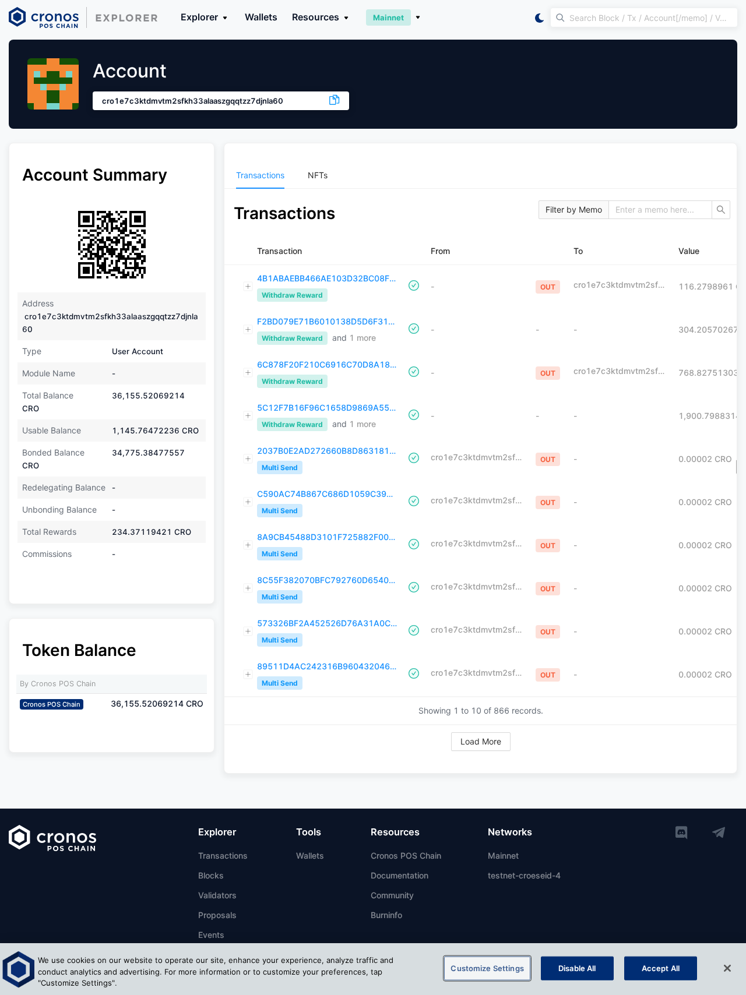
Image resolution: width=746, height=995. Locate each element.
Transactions (223, 855)
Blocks (211, 875)
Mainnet (503, 855)
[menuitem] (260, 175)
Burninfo (386, 915)
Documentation (399, 875)
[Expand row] (248, 286)
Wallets (261, 17)
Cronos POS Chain (406, 855)
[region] (373, 969)
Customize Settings (487, 967)
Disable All (577, 967)
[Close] (727, 968)
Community (392, 895)
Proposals (217, 915)
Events (211, 935)
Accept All (661, 967)
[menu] (480, 175)
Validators (217, 895)
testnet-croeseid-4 (524, 875)
